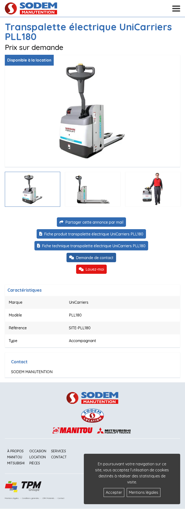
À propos (15, 451)
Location (37, 457)
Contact (59, 457)
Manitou (14, 457)
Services (58, 451)
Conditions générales (30, 498)
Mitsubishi (16, 463)
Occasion (37, 451)
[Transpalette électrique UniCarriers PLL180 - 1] (92, 111)
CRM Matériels (48, 498)
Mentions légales (12, 498)
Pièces (34, 463)
